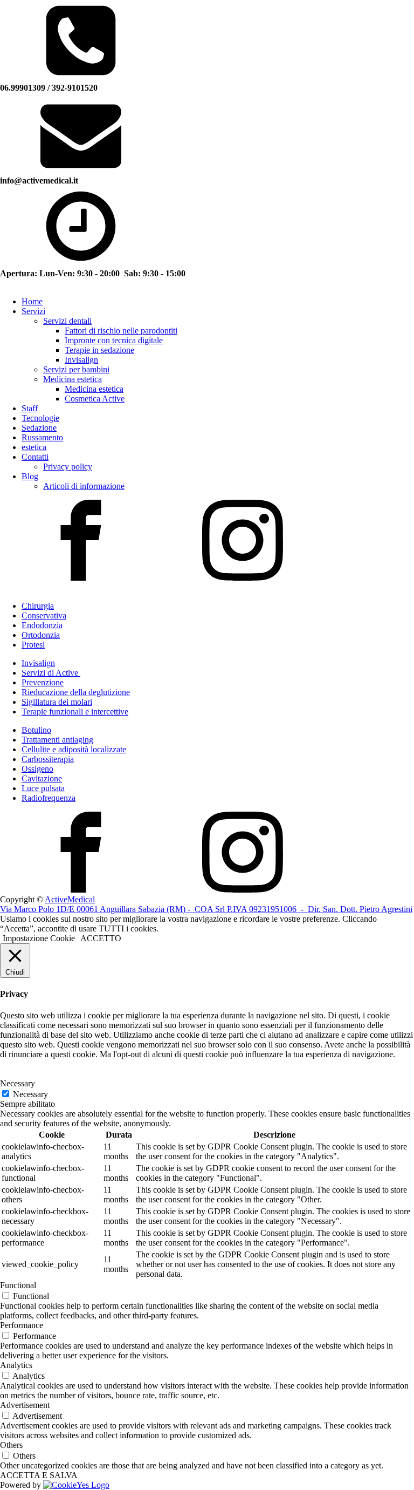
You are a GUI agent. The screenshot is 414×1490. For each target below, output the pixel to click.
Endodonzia (42, 625)
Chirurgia (38, 605)
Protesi (33, 644)
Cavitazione (42, 778)
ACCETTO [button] (100, 938)
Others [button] (11, 1445)
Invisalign (81, 359)
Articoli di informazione (84, 486)
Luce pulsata (43, 788)
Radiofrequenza (48, 797)
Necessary (30, 1094)
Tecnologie (40, 418)
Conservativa (44, 615)
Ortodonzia (41, 634)
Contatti (35, 456)
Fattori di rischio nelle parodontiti (121, 330)
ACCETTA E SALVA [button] (39, 1475)
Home (32, 301)
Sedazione (39, 427)
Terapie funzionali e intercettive (75, 711)
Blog (30, 476)
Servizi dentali (67, 320)
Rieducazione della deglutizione (76, 692)
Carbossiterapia (48, 759)
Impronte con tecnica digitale (114, 340)
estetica (34, 447)
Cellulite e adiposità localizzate (74, 749)
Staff (30, 408)
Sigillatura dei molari (57, 701)
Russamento (42, 437)
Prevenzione (43, 682)
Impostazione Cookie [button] (39, 938)
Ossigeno (37, 768)
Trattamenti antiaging (57, 739)
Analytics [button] (16, 1365)
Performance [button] (21, 1325)
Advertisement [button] (25, 1405)
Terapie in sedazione (99, 350)
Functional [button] (18, 1285)
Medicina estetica (72, 379)
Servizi (33, 311)
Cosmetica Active (95, 398)
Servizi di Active (51, 672)
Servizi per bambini (76, 369)
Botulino (36, 729)
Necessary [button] (17, 1083)
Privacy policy (67, 466)
